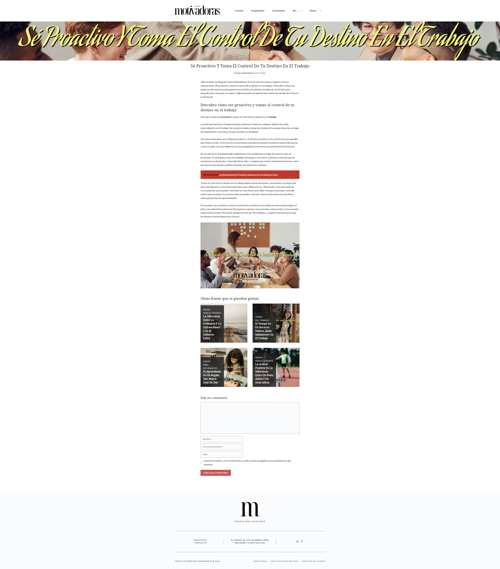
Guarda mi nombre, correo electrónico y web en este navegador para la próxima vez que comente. (247, 462)
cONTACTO (200, 543)
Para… (314, 10)
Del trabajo (260, 72)
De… (295, 10)
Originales (257, 10)
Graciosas (278, 10)
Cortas (239, 10)
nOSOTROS (200, 540)
